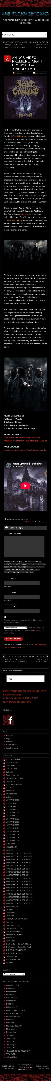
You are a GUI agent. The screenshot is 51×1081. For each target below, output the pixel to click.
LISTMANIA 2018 (12, 819)
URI (14, 606)
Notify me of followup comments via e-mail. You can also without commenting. (24, 630)
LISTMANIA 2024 (12, 838)
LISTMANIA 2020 (12, 825)
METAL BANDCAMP (14, 1026)
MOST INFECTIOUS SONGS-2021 (19, 891)
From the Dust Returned (15, 1010)
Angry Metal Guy (12, 985)
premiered (25, 214)
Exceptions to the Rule (14, 778)
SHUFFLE (10, 938)
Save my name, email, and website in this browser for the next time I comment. (24, 621)
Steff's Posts (10, 941)
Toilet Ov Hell (11, 1048)
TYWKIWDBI (11, 1054)
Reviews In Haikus (13, 925)
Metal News (10, 844)
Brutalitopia (10, 995)
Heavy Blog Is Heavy (14, 1013)
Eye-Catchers (11, 781)
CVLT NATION (11, 998)
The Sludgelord (12, 1045)
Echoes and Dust (12, 1007)
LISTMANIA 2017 (12, 816)
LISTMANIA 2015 (12, 810)
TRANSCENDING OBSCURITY (18, 1051)
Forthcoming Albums (14, 784)
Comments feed (12, 745)
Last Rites (10, 1023)
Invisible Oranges (13, 1016)
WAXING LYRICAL (13, 960)
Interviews (10, 791)
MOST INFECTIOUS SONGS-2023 (19, 897)
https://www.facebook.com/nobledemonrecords (25, 450)
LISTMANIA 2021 (12, 828)
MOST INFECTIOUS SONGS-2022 (19, 894)
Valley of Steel (11, 1057)
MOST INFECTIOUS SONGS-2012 (19, 863)
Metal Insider (11, 1029)
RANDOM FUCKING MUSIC (17, 919)
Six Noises (10, 1035)
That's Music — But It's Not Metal (18, 947)
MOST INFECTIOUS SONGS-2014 (19, 869)
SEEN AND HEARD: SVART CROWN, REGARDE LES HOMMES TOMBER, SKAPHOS (15, 44)
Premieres (19, 73)
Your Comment (15, 534)
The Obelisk (10, 1042)
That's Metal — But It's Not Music (18, 944)
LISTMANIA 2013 (12, 803)
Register (9, 736)
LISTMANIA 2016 (12, 813)
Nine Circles (11, 1032)
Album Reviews (12, 763)
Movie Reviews (12, 906)
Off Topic (9, 910)
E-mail (13, 592)
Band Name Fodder (13, 766)
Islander (17, 519)
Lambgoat (10, 1020)
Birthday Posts (11, 769)
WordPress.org (12, 748)
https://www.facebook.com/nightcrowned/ (22, 437)
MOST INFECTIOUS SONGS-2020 (19, 888)
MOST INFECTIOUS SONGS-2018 (19, 881)
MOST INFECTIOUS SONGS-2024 (19, 900)
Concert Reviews (12, 775)
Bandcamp (10, 988)
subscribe (34, 630)
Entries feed (10, 742)
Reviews (9, 922)
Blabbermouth (11, 992)
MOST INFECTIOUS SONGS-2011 (19, 859)
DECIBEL (10, 1004)
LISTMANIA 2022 (12, 831)
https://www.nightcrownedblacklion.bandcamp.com (26, 441)
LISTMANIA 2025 (12, 841)
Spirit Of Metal (11, 1038)
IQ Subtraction (11, 794)
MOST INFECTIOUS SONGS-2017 (19, 878)
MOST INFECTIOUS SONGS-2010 (19, 856)
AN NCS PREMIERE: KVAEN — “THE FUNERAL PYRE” (38, 44)
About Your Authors (13, 760)
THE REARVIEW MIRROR (16, 950)
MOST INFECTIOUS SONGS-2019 (19, 885)
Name (13, 578)
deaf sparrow (11, 1001)
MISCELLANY (11, 847)
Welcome (9, 963)
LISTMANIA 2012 (12, 800)
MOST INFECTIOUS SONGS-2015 (19, 872)
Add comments (40, 73)
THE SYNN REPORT (14, 953)
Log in (8, 739)
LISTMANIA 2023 (12, 835)
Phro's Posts (10, 913)
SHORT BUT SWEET (14, 935)
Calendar (9, 772)
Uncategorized (11, 957)
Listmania (9, 797)
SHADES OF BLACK (14, 931)
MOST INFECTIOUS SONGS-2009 (19, 853)
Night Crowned (42, 522)
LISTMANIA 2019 (12, 822)
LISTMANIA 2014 (12, 806)
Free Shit (9, 788)
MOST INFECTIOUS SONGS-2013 (19, 866)
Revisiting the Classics (14, 928)
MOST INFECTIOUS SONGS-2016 (19, 875)
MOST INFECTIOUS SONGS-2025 (19, 903)
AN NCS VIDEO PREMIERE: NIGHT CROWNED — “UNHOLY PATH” (27, 63)
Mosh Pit (9, 850)
